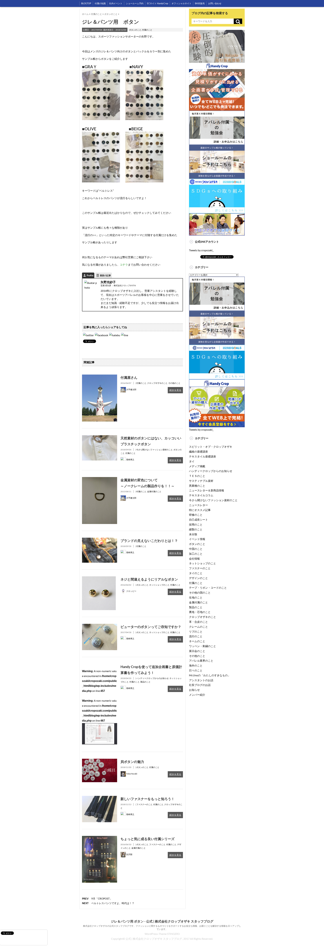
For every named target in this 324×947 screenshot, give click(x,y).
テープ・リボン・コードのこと (208, 587)
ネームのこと (197, 641)
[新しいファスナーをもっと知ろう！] (99, 798)
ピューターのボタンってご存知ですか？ (150, 627)
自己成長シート (198, 519)
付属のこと (147, 30)
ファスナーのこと (144, 804)
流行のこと (195, 636)
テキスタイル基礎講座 (202, 456)
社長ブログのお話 (200, 684)
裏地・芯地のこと (200, 611)
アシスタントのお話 (201, 680)
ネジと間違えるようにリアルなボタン (149, 579)
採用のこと (195, 524)
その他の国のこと (200, 592)
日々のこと (195, 670)
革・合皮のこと (198, 621)
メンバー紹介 (197, 694)
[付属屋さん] (99, 376)
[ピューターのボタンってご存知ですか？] (99, 626)
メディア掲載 (197, 466)
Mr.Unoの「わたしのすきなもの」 (209, 675)
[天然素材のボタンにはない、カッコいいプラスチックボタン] (99, 437)
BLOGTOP (86, 3)
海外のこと (195, 665)
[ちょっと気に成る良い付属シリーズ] (99, 838)
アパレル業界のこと (201, 660)
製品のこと (145, 682)
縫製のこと (195, 529)
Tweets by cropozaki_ (201, 250)
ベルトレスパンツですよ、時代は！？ (112, 903)
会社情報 (194, 558)
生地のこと (195, 597)
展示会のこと (197, 650)
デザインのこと (198, 578)
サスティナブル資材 (201, 480)
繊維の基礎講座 (198, 451)
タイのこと (195, 573)
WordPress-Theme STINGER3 (162, 933)
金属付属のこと (154, 491)
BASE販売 (200, 3)
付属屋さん (128, 377)
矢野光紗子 (108, 282)
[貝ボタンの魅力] (99, 761)
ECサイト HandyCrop (157, 3)
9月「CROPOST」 (101, 898)
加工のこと (195, 553)
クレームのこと (198, 626)
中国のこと (195, 548)
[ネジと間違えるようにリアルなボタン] (99, 578)
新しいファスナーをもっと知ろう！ (147, 799)
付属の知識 (100, 3)
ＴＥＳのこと (197, 475)
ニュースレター (198, 505)
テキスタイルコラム (201, 495)
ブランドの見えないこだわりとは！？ (149, 541)
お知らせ (194, 689)
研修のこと (195, 514)
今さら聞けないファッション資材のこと (154, 449)
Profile (90, 275)
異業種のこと (197, 485)
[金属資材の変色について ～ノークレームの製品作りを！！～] (99, 479)
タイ (191, 461)
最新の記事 (105, 275)
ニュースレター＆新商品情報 (206, 490)
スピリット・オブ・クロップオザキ (210, 446)
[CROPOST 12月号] (114, 335)
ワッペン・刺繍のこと (202, 646)
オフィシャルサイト (181, 3)
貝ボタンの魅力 (132, 762)
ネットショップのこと (159, 585)
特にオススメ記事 (200, 509)
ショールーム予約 (134, 3)
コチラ (124, 264)
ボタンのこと (135, 30)
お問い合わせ (214, 3)
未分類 (193, 534)
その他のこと (174, 383)
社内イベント (115, 3)
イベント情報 (197, 539)
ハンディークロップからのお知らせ (152, 678)
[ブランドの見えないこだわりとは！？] (99, 540)
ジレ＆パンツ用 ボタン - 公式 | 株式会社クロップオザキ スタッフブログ (162, 921)
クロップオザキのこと (157, 383)
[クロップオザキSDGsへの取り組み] (217, 181)
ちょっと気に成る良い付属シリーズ (147, 839)
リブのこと (195, 631)
